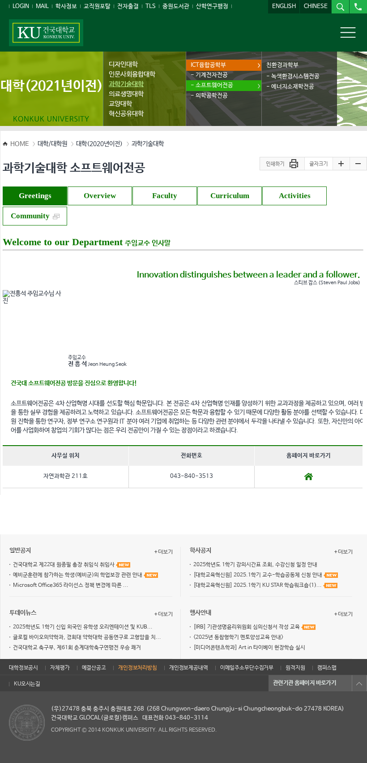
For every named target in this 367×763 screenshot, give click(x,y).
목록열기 (359, 683)
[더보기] (163, 552)
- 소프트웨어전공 (212, 85)
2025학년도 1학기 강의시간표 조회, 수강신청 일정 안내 (255, 565)
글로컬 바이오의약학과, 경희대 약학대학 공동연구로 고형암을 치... (87, 637)
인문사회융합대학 (132, 74)
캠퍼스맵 (327, 668)
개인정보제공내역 (188, 668)
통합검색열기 (340, 6)
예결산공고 (94, 668)
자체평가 (59, 668)
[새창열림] (308, 476)
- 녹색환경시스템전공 (293, 76)
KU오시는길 (27, 684)
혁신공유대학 (126, 113)
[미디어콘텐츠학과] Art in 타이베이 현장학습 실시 (249, 648)
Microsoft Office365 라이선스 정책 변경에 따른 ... (70, 585)
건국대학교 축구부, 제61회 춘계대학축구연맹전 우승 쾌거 (77, 648)
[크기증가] (341, 164)
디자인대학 (123, 64)
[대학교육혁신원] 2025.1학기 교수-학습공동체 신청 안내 (258, 575)
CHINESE (316, 6)
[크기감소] (358, 164)
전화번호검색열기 (358, 6)
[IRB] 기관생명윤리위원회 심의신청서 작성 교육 (247, 627)
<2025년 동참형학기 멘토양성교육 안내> (238, 637)
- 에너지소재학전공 (290, 86)
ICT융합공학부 (208, 65)
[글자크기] (318, 164)
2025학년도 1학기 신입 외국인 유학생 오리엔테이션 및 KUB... (83, 627)
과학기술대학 (126, 84)
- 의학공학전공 (209, 95)
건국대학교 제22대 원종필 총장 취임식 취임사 (64, 565)
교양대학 (120, 104)
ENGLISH (284, 6)
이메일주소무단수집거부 (246, 668)
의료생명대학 (126, 94)
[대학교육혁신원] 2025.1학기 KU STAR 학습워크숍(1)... (258, 585)
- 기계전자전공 (209, 75)
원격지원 (295, 668)
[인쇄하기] (282, 164)
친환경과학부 (282, 65)
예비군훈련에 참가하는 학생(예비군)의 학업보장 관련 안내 (78, 575)
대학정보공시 (23, 668)
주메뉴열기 (348, 32)
